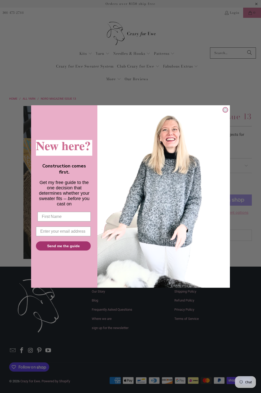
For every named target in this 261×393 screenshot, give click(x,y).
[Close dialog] (225, 109)
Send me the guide (63, 246)
